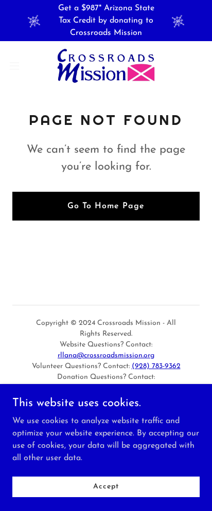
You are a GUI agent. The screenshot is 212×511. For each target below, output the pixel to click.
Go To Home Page (106, 206)
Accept (105, 486)
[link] (106, 65)
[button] (19, 66)
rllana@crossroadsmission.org (106, 355)
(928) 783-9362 (156, 366)
